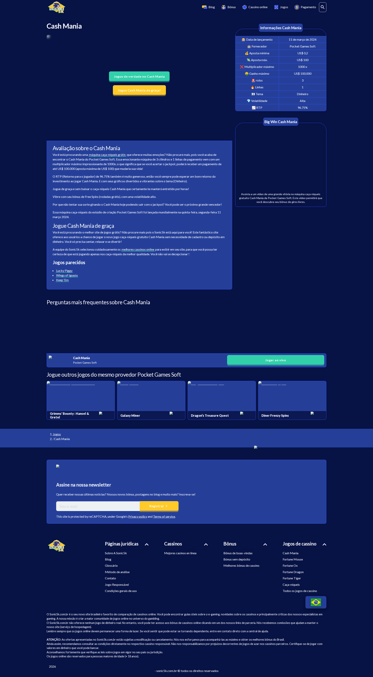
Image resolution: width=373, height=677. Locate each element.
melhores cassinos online (138, 249)
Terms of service (164, 516)
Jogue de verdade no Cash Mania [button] (139, 76)
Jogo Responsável (117, 584)
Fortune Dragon (293, 572)
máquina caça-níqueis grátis (107, 154)
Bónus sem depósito (236, 559)
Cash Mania (290, 553)
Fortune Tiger (292, 578)
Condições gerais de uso (121, 591)
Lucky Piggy (64, 270)
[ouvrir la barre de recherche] (322, 7)
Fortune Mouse (293, 559)
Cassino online (258, 7)
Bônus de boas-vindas (238, 553)
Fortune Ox (290, 565)
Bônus (231, 7)
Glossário (111, 565)
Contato (110, 578)
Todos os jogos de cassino (300, 591)
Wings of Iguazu (67, 275)
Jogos (284, 7)
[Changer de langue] (315, 602)
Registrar (156, 506)
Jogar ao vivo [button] (275, 360)
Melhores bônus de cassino (241, 565)
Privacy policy (137, 516)
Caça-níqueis (291, 584)
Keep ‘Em (62, 280)
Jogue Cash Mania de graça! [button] (139, 90)
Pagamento (308, 7)
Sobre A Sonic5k (116, 553)
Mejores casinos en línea (180, 553)
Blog (211, 7)
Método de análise (117, 572)
